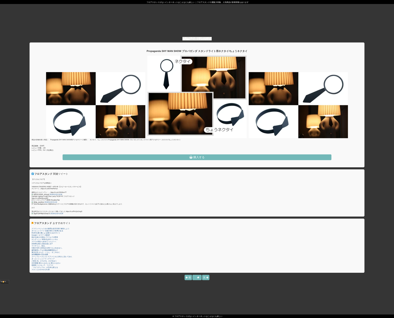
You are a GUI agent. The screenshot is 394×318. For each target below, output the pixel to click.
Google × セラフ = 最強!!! (41, 235)
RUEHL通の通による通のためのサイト (46, 233)
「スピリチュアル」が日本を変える (45, 267)
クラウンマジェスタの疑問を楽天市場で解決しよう (50, 228)
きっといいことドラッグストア (43, 259)
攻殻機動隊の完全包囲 (40, 254)
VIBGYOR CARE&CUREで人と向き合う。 (47, 248)
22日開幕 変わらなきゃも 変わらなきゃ (46, 263)
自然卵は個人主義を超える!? (42, 244)
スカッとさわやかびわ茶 (41, 269)
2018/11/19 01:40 (50, 202)
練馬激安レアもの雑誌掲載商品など (45, 250)
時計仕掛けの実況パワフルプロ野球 (45, 237)
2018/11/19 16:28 (56, 213)
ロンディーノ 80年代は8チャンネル (45, 239)
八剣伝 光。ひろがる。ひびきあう (44, 261)
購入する (199, 157)
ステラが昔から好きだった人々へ (44, 241)
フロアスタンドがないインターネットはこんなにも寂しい (198, 316)
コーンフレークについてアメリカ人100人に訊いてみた (52, 256)
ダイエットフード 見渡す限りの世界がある (47, 231)
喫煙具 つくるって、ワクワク (42, 265)
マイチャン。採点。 (39, 246)
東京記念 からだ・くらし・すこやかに (46, 252)
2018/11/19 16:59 (56, 194)
